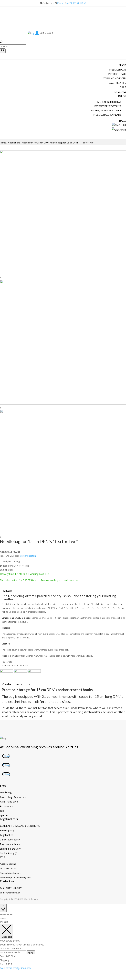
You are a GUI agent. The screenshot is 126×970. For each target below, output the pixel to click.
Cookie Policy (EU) (9, 853)
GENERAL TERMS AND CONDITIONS (20, 825)
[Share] (8, 914)
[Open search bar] (1, 42)
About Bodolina (8, 863)
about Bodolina (109, 101)
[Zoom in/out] (1, 914)
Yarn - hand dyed (9, 801)
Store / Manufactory (10, 873)
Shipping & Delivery (10, 848)
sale (2, 810)
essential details (8, 868)
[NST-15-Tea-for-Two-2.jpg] (63, 274)
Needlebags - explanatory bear (15, 877)
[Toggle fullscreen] (4, 914)
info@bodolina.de (12, 892)
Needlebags (117, 69)
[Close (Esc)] (11, 914)
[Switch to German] (119, 129)
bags (122, 120)
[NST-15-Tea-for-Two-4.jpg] (63, 533)
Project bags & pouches (13, 797)
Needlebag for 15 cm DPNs (36, 142)
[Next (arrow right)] (4, 918)
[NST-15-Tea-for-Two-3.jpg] (63, 403)
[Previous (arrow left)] (1, 918)
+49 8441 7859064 (76, 3)
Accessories (6, 806)
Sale (123, 87)
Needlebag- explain (107, 114)
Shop (122, 65)
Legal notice (6, 835)
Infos (122, 95)
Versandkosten (28, 555)
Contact (60, 3)
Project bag (117, 73)
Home (3, 142)
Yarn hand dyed (114, 78)
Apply (30, 952)
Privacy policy (7, 830)
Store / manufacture (106, 110)
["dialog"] (63, 945)
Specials (120, 91)
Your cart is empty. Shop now (15, 968)
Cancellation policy (10, 839)
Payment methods (10, 844)
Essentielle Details (107, 106)
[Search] (3, 50)
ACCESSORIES (117, 82)
